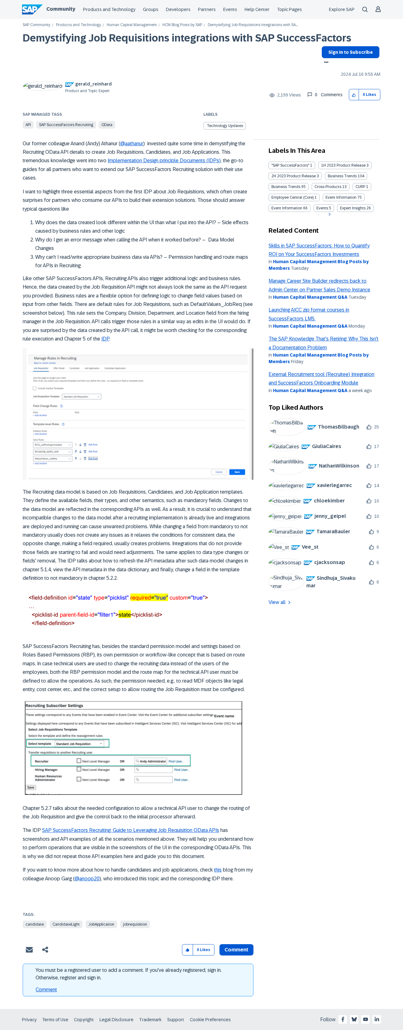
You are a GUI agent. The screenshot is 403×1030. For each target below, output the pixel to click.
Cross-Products (328, 187)
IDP (105, 338)
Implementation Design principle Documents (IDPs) (164, 160)
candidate (35, 924)
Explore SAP (342, 9)
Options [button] (325, 63)
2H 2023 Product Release (293, 176)
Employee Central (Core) (292, 197)
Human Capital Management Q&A (310, 297)
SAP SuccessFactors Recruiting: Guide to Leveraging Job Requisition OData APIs (130, 830)
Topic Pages (289, 9)
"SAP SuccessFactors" (290, 165)
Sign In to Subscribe (350, 52)
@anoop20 (87, 878)
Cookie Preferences (210, 1019)
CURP (360, 187)
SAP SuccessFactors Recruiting (66, 125)
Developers (178, 9)
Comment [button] (236, 949)
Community (60, 9)
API (28, 125)
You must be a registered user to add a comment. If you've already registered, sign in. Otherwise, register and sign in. (129, 973)
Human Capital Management (132, 25)
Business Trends (342, 176)
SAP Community (36, 25)
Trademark (150, 1019)
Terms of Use (55, 1019)
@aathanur (131, 143)
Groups (150, 9)
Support (175, 1019)
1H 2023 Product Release (343, 165)
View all (277, 602)
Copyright (84, 1019)
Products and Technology (109, 9)
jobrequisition (135, 924)
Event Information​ (286, 208)
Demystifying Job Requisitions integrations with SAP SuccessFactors (187, 38)
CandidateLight (66, 924)
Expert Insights (353, 208)
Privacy (29, 1019)
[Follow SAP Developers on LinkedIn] (376, 1019)
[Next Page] (329, 214)
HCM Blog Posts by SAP (182, 25)
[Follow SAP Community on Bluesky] (354, 1019)
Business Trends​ (285, 187)
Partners (207, 9)
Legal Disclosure (116, 1019)
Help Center (257, 9)
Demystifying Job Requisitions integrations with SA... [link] (253, 25)
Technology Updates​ (225, 126)
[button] (354, 94)
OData (106, 125)
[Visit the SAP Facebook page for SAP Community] (342, 1019)
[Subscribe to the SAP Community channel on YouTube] (365, 1019)
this (218, 869)
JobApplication (101, 924)
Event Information (341, 197)
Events (230, 9)
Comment (46, 989)
